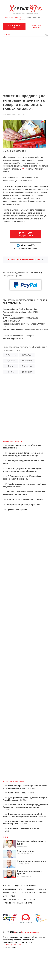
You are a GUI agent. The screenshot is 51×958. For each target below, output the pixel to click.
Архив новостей (33, 17)
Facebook (12, 355)
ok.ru (12, 366)
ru (20, 19)
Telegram (28, 372)
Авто (5, 896)
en (23, 19)
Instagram (28, 366)
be (16, 19)
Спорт (22, 889)
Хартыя (25, 8)
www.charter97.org (31, 932)
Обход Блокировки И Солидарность (19, 899)
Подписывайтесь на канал (25, 246)
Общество (18, 885)
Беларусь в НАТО (24, 903)
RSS (12, 372)
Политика (7, 885)
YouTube (28, 355)
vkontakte (28, 361)
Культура (31, 889)
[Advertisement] (25, 65)
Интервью (16, 892)
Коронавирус (9, 903)
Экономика (31, 885)
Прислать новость (13, 17)
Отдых (12, 896)
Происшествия (9, 889)
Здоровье (41, 892)
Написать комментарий (25, 259)
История (42, 889)
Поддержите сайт (14, 26)
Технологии (29, 892)
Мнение (6, 837)
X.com (12, 361)
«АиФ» (24, 169)
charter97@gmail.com (12, 945)
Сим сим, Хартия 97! (37, 26)
